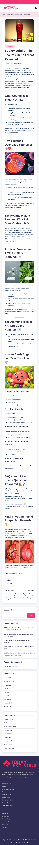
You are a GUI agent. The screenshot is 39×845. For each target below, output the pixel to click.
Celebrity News (8, 719)
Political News (8, 744)
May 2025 (7, 696)
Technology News (9, 748)
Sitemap (4, 827)
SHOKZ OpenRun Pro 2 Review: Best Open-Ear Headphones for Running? (19, 628)
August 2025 (7, 685)
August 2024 (7, 706)
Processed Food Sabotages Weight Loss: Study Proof (19, 647)
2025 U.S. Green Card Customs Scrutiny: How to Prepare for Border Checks (19, 654)
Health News (10, 46)
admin (9, 580)
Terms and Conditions (8, 822)
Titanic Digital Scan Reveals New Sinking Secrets (17, 641)
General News (8, 733)
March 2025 (7, 699)
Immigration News (9, 741)
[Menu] (36, 7)
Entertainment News (10, 726)
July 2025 (7, 688)
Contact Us (5, 816)
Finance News (8, 730)
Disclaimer (5, 824)
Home (3, 14)
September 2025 (9, 681)
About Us (5, 813)
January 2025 (8, 703)
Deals (5, 723)
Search (7, 610)
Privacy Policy (6, 819)
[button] (11, 584)
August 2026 (7, 678)
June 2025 (7, 692)
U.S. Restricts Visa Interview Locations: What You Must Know (18, 635)
